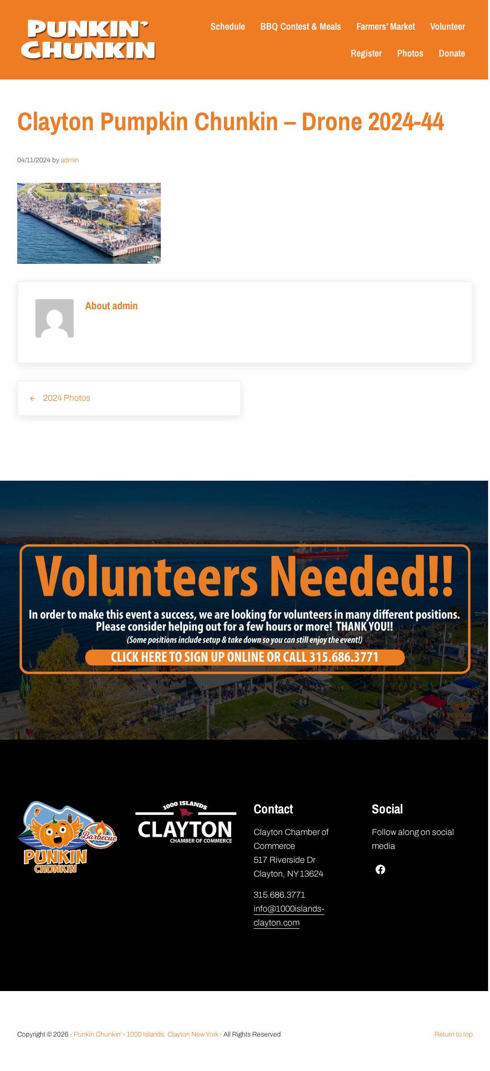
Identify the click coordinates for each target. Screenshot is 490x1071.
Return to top (453, 1034)
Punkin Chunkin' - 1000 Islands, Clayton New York (146, 1034)
